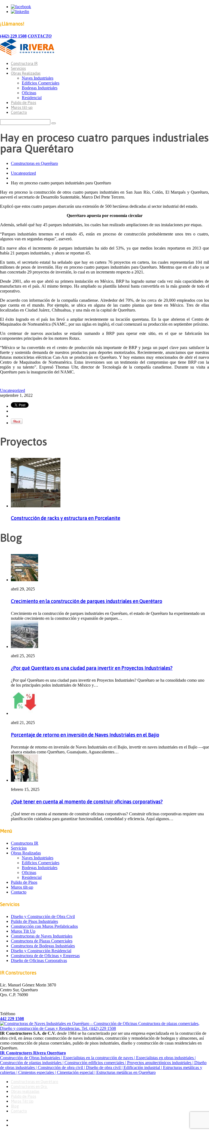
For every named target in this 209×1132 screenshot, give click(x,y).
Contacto (19, 112)
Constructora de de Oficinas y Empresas (45, 955)
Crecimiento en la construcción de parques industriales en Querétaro (86, 601)
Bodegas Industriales (39, 88)
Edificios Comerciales (40, 83)
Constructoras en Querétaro (34, 163)
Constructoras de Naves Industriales (41, 936)
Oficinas (29, 92)
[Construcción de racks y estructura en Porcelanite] (35, 506)
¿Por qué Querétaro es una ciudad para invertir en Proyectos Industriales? (92, 668)
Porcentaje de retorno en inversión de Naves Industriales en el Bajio (85, 735)
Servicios (18, 68)
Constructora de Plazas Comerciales (41, 941)
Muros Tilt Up (23, 931)
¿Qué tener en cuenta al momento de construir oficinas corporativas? (87, 801)
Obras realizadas (25, 1091)
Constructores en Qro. (29, 1086)
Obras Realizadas (26, 73)
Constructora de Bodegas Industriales (43, 946)
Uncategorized (23, 173)
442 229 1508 (12, 1018)
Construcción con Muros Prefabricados (44, 926)
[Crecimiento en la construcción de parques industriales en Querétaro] (24, 579)
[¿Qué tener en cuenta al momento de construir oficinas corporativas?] (24, 780)
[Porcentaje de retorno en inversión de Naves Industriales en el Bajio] (24, 713)
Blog (15, 1106)
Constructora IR (24, 63)
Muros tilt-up (22, 107)
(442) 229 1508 (13, 36)
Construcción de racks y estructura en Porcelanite (65, 518)
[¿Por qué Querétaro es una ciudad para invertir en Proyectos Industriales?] (24, 646)
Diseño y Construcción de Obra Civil (43, 916)
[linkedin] (20, 11)
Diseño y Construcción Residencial (41, 950)
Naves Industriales (37, 78)
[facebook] (21, 6)
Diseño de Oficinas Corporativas (39, 960)
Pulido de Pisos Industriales (34, 921)
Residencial (32, 97)
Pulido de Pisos (23, 102)
